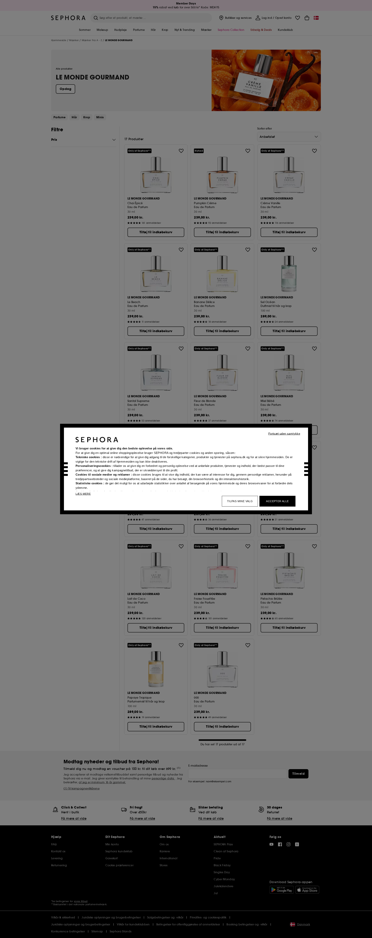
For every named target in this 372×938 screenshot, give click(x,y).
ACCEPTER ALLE (277, 501)
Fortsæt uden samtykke (284, 433)
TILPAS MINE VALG (240, 501)
